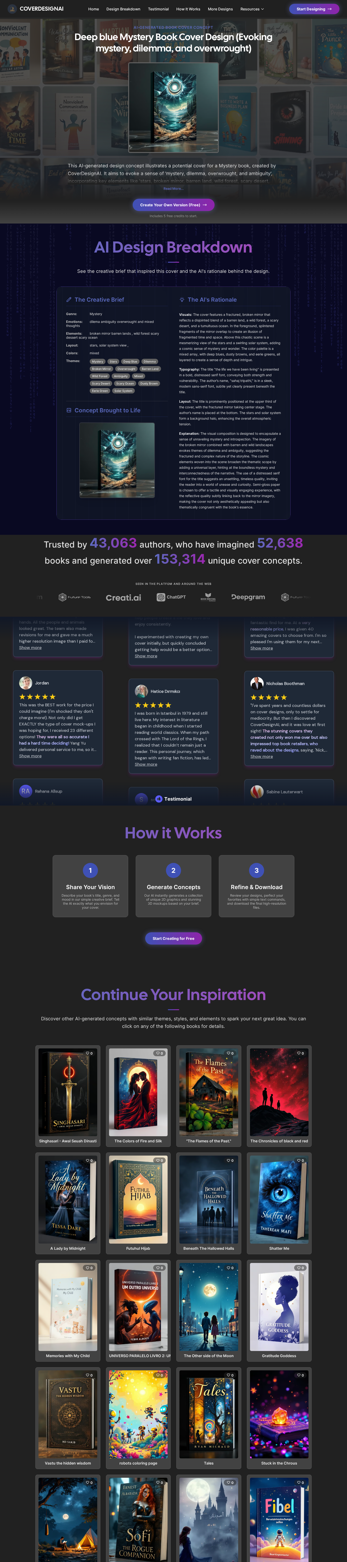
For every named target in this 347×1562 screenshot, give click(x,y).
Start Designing (311, 9)
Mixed (138, 376)
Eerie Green (100, 391)
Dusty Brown (149, 383)
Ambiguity (121, 376)
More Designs (220, 9)
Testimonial (158, 9)
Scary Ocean (125, 383)
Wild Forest (99, 376)
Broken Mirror (101, 369)
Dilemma (150, 361)
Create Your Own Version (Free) (170, 205)
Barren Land (150, 369)
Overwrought (126, 369)
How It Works (188, 9)
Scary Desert (101, 383)
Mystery (97, 361)
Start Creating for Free (174, 938)
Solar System (123, 391)
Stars (113, 361)
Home (93, 9)
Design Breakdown (123, 9)
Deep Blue (130, 361)
